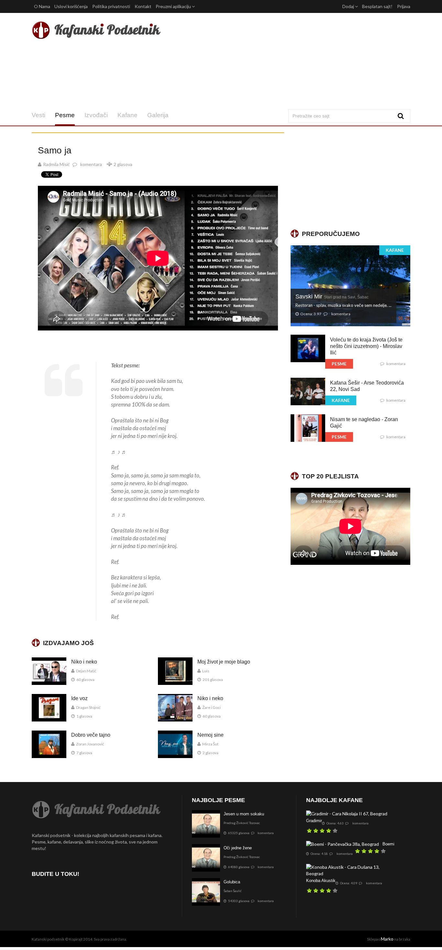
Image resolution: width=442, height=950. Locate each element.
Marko (387, 939)
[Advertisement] (285, 61)
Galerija (158, 115)
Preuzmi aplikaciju (174, 6)
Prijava (403, 6)
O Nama (42, 6)
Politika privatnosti (111, 6)
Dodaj (348, 6)
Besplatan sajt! (377, 6)
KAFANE (395, 250)
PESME (339, 363)
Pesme (65, 115)
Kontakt (143, 6)
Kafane (127, 115)
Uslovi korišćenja (71, 6)
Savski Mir (332, 296)
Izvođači (96, 115)
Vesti (38, 115)
